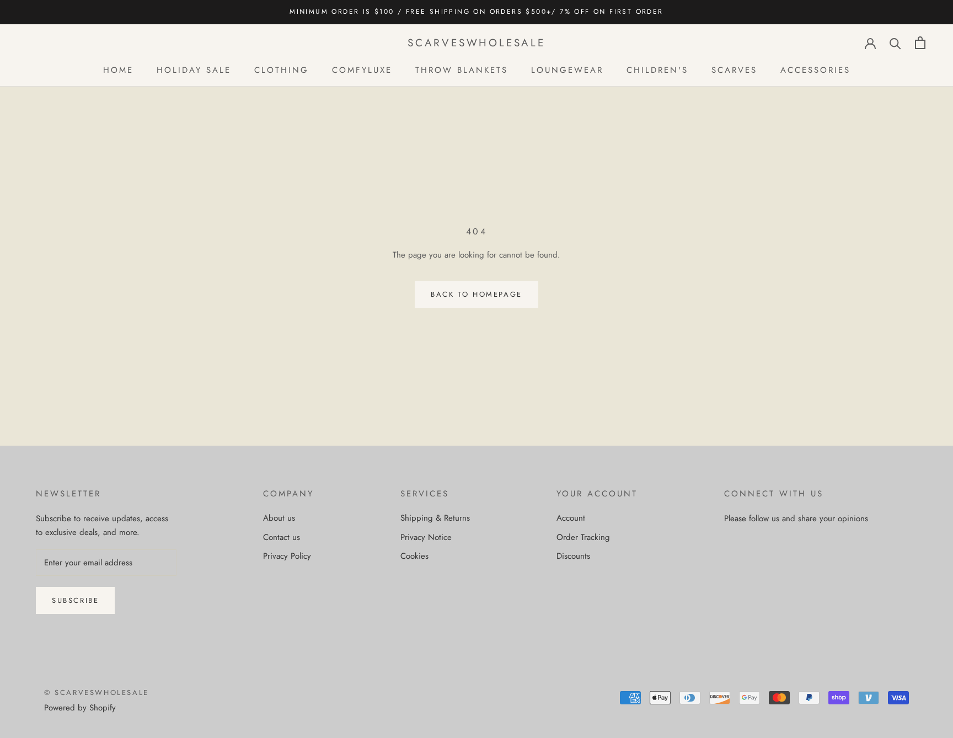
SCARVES (734, 69)
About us (279, 518)
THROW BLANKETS (461, 69)
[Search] (895, 43)
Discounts (573, 556)
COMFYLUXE (362, 69)
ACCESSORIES (815, 69)
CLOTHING (281, 69)
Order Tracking (583, 537)
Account (570, 518)
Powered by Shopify (80, 708)
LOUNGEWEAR (567, 69)
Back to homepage (476, 294)
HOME (118, 69)
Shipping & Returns (435, 518)
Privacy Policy (287, 556)
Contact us (281, 537)
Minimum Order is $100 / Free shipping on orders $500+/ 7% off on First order (476, 12)
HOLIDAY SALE (194, 69)
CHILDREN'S (657, 69)
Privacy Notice (426, 537)
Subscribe (75, 600)
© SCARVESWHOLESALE (96, 692)
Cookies (414, 556)
